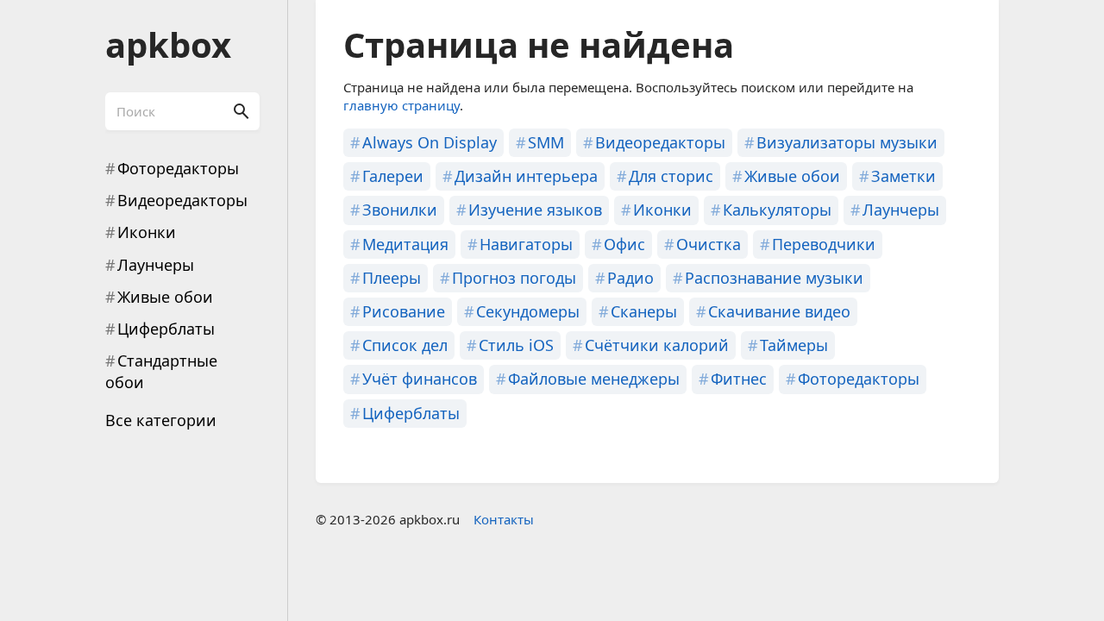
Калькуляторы (777, 209)
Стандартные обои (161, 371)
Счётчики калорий (657, 345)
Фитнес (739, 378)
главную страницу (401, 105)
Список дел (405, 345)
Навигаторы (526, 244)
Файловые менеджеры (594, 378)
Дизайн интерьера (526, 176)
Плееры (391, 277)
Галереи (392, 176)
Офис (624, 244)
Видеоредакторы (182, 200)
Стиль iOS (516, 345)
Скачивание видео (779, 311)
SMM (546, 142)
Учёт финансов (419, 378)
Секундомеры (528, 311)
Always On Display (429, 142)
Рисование (403, 311)
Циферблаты (166, 328)
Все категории (160, 420)
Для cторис (671, 176)
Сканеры (644, 311)
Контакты (504, 519)
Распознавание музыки (774, 277)
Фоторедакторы (178, 168)
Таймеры (794, 345)
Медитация (405, 244)
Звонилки (399, 209)
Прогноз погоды (514, 277)
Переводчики (823, 244)
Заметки (903, 176)
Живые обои (165, 296)
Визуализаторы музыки (847, 142)
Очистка (708, 244)
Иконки (146, 232)
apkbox (168, 44)
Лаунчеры (155, 264)
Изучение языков (535, 209)
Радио (630, 277)
